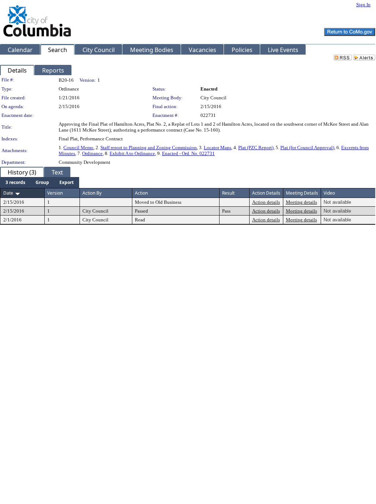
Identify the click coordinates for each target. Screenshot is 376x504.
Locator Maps (217, 147)
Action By (92, 193)
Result (228, 193)
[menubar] (39, 182)
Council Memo (78, 147)
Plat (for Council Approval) (307, 147)
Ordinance (92, 153)
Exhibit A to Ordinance (132, 153)
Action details (266, 202)
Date (8, 193)
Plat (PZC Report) (255, 147)
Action (141, 193)
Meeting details (301, 202)
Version (55, 193)
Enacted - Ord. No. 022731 (188, 153)
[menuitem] (15, 182)
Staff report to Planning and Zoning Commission (148, 147)
